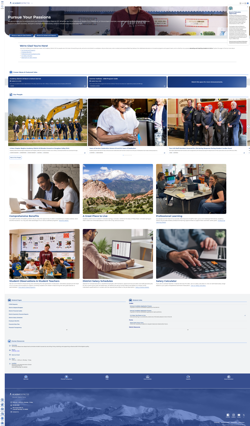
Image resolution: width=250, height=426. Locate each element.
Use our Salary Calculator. (198, 285)
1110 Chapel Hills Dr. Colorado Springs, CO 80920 (20, 408)
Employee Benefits (26, 52)
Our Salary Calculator (26, 55)
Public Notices (241, 422)
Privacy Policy (234, 422)
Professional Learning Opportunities (30, 54)
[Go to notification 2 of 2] (240, 3)
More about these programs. (26, 287)
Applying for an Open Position (29, 57)
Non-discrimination (225, 422)
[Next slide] (248, 126)
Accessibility (217, 422)
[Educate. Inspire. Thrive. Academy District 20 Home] (19, 394)
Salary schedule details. (142, 287)
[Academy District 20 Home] (19, 3)
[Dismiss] (247, 6)
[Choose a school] (32, 3)
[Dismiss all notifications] (247, 3)
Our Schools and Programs (28, 50)
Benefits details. (64, 220)
